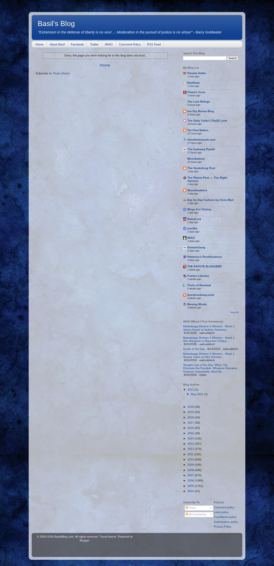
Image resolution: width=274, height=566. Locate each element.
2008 (191, 470)
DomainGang (196, 247)
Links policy (221, 512)
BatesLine (194, 219)
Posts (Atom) (61, 73)
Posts (192, 507)
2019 (191, 412)
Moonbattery (196, 158)
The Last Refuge (198, 101)
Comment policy (224, 507)
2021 (191, 389)
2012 (191, 448)
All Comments (197, 514)
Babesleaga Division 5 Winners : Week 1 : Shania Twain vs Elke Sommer (209, 355)
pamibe (192, 228)
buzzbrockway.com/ (200, 294)
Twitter (94, 44)
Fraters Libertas (198, 275)
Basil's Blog (56, 23)
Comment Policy (130, 44)
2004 (191, 491)
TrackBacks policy (225, 517)
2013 (191, 443)
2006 (191, 480)
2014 (191, 438)
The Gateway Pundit (201, 149)
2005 (191, 485)
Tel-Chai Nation (197, 130)
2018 (191, 417)
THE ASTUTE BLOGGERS (204, 266)
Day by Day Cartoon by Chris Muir (210, 199)
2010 (191, 459)
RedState (193, 82)
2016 (191, 427)
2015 (191, 433)
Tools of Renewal (199, 285)
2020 (191, 406)
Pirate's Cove (196, 92)
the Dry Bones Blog (200, 111)
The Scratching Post (201, 168)
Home (40, 44)
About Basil (57, 44)
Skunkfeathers (197, 190)
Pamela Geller (196, 73)
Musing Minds (197, 304)
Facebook (77, 44)
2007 (191, 475)
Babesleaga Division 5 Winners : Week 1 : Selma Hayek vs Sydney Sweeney (209, 328)
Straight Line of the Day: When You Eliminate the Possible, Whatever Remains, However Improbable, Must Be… (210, 368)
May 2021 (197, 394)
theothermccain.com (201, 139)
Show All (234, 312)
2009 (191, 464)
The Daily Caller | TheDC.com (207, 120)
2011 (191, 454)
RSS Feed (154, 44)
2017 (191, 422)
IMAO (109, 44)
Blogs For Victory (199, 209)
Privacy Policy (222, 526)
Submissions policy (226, 521)
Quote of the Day (194, 348)
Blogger (84, 540)
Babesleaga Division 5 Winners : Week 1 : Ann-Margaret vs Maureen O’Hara (209, 339)
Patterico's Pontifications (204, 256)
